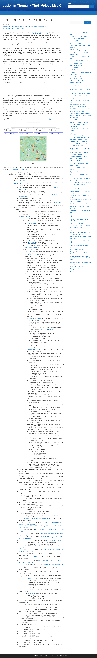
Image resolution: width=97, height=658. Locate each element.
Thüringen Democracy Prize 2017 (79, 122)
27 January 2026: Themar (77, 41)
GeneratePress (63, 655)
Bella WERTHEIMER (30, 244)
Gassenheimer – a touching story (79, 63)
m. (58, 608)
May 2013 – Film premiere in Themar (80, 204)
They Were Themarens (42, 13)
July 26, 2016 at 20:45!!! (76, 145)
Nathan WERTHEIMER (31, 247)
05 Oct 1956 (31, 593)
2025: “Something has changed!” (79, 50)
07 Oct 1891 (27, 522)
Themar (13, 13)
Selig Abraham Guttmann (20, 169)
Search (70, 3)
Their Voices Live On (57, 13)
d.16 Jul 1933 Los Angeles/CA (27, 524)
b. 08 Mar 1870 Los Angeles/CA (52, 522)
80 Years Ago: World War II (77, 111)
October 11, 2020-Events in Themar (80, 93)
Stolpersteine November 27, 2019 (79, 108)
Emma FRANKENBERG (26, 216)
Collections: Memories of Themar (79, 167)
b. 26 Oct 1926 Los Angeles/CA (48, 537)
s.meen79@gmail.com (49, 119)
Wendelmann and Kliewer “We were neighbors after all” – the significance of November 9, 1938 (80, 115)
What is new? (73, 271)
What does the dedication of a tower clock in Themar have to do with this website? (80, 257)
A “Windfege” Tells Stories (77, 70)
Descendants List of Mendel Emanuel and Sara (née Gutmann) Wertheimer (24, 26)
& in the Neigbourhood (72, 13)
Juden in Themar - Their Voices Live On (33, 5)
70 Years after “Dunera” (76, 266)
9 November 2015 (75, 161)
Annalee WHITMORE (33, 557)
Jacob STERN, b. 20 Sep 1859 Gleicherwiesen (37, 518)
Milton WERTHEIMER (30, 240)
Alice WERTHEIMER (35, 318)
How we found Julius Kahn (77, 223)
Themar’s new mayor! (76, 43)
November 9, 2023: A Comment (79, 61)
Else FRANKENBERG (30, 251)
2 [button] (51, 583)
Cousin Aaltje (73, 230)
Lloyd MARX (35, 364)
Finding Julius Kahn (75, 269)
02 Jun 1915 (31, 540)
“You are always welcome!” (77, 249)
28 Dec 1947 (31, 578)
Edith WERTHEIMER (32, 255)
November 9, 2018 (75, 119)
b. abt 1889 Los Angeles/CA (53, 549)
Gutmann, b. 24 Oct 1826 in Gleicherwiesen (36, 34)
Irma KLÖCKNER (31, 224)
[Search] (91, 6)
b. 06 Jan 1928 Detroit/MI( (53, 540)
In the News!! (84, 13)
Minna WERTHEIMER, (34, 349)
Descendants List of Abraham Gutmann (14, 28)
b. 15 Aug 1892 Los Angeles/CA (48, 526)
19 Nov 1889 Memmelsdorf (23, 180)
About (5, 13)
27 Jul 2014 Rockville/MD (48, 329)
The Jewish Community (26, 13)
